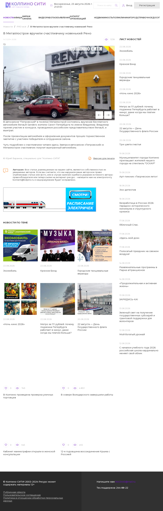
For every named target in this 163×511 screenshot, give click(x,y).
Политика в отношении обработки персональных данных (33, 499)
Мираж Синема (26, 17)
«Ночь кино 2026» (14, 324)
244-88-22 (122, 487)
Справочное (145, 17)
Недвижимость (103, 17)
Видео (42, 17)
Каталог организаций (78, 17)
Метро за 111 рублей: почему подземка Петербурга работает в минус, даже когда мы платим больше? (57, 328)
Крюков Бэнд (48, 270)
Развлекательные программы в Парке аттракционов (138, 269)
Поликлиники (121, 17)
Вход (129, 5)
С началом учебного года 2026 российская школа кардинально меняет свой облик (138, 350)
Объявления (62, 17)
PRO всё (21, 26)
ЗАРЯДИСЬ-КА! (128, 299)
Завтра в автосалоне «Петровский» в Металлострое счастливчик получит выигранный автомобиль (53, 146)
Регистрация (147, 5)
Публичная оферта (14, 492)
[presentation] (99, 115)
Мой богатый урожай (132, 334)
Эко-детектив (127, 189)
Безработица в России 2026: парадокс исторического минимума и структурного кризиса (136, 207)
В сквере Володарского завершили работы (87, 394)
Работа (50, 17)
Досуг (156, 17)
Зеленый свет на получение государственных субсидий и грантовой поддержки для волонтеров (137, 317)
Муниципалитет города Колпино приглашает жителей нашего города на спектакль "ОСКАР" (139, 160)
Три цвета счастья (130, 144)
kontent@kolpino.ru (23, 179)
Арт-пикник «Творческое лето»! (138, 176)
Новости (8, 17)
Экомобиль (10, 270)
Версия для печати (104, 158)
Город (134, 17)
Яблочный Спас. (129, 224)
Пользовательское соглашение (22, 495)
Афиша (18, 17)
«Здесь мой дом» (129, 238)
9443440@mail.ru (125, 481)
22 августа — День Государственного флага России (92, 327)
